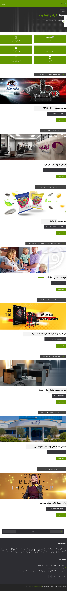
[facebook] (50, 576)
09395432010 (41, 565)
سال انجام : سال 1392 (41, 74)
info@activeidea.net (53, 568)
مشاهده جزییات (61, 120)
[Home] (63, 3)
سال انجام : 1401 (32, 243)
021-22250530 (49, 565)
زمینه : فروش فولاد (56, 131)
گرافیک (50, 61)
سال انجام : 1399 (42, 187)
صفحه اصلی (61, 21)
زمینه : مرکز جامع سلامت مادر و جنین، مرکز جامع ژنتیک (49, 243)
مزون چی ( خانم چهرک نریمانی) (53, 503)
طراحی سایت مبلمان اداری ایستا (52, 390)
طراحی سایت (50, 40)
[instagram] (54, 576)
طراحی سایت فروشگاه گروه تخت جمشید (49, 334)
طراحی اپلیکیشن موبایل (16, 61)
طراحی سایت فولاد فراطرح (55, 164)
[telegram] (59, 576)
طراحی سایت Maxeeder (54, 108)
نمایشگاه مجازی (50, 51)
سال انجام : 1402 (44, 413)
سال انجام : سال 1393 (44, 300)
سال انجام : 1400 (47, 131)
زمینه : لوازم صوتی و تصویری (54, 74)
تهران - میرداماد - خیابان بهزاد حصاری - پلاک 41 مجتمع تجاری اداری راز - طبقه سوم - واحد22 (39, 571)
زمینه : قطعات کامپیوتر (55, 300)
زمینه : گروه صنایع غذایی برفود (53, 187)
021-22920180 (57, 565)
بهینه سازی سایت (16, 51)
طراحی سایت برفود (58, 221)
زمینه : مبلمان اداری (56, 356)
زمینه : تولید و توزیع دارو (55, 413)
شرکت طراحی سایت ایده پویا (35, 586)
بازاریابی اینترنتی (16, 41)
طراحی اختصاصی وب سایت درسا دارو (50, 446)
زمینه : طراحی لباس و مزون (54, 469)
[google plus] (64, 576)
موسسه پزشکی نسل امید (55, 277)
